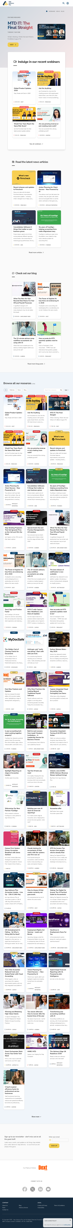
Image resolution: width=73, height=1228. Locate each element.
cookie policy (67, 1225)
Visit (12, 45)
